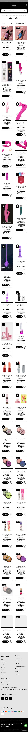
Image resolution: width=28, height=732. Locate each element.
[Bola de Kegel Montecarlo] (10, 285)
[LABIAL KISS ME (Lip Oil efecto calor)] (10, 96)
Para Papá (3, 672)
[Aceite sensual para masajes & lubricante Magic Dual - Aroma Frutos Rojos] (24, 514)
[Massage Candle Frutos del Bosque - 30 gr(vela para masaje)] (24, 578)
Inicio (3, 15)
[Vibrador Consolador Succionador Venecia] (10, 166)
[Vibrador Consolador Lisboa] (24, 92)
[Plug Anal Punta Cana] (24, 273)
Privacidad (17, 671)
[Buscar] (25, 11)
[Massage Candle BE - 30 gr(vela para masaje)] (10, 451)
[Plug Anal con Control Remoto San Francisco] (24, 316)
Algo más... (8, 15)
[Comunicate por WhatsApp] (25, 725)
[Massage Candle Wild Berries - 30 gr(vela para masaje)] (24, 482)
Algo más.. (3, 675)
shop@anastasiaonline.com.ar (10, 687)
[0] (25, 6)
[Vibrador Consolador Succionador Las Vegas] (24, 134)
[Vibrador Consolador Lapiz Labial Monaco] (24, 387)
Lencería (3, 667)
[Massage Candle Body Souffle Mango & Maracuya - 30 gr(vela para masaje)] (10, 578)
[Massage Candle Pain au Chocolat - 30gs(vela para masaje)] (10, 610)
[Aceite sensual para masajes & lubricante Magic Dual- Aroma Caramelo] (10, 546)
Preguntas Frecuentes (20, 666)
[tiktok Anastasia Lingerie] (10, 698)
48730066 (5, 684)
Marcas (2, 664)
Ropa (2, 669)
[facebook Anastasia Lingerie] (6, 698)
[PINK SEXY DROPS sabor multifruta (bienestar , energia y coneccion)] (10, 54)
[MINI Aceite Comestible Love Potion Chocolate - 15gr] (24, 610)
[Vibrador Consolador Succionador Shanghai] (24, 165)
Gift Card (17, 663)
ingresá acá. (23, 723)
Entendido (24, 730)
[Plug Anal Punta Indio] (10, 316)
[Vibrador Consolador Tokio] (10, 128)
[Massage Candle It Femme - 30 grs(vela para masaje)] (24, 451)
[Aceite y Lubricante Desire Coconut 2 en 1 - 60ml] (24, 546)
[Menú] (2, 6)
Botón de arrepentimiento (7, 724)
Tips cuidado (18, 668)
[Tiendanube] (5, 726)
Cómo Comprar (18, 658)
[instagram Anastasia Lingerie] (2, 698)
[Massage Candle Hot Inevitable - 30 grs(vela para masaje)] (10, 482)
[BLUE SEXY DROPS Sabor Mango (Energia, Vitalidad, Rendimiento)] (24, 54)
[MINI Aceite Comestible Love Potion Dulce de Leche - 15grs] (10, 641)
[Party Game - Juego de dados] (24, 419)
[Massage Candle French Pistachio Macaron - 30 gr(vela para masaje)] (10, 514)
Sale (2, 659)
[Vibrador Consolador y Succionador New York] (10, 238)
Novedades (3, 662)
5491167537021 (6, 682)
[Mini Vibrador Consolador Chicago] (10, 355)
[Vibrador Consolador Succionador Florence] (24, 198)
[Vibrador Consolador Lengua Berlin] (10, 387)
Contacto (17, 655)
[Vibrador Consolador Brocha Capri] (24, 230)
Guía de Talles (18, 661)
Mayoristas (17, 674)
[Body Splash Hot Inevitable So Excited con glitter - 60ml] (10, 419)
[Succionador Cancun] (10, 195)
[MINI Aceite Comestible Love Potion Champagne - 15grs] (24, 641)
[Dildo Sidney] (24, 347)
